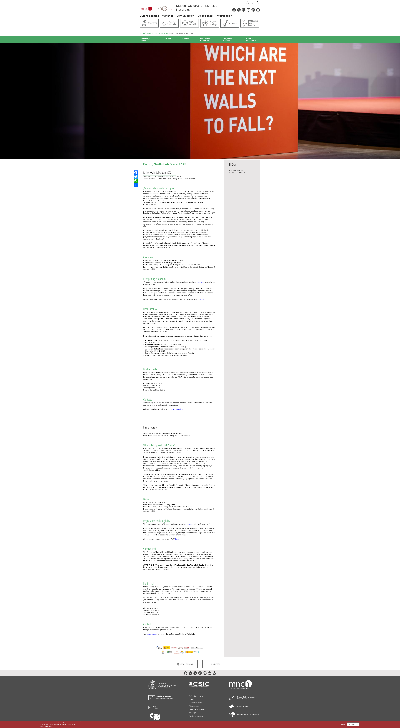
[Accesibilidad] (153, 708)
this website (152, 634)
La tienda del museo (196, 703)
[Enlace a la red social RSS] (200, 673)
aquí (202, 299)
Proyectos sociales (227, 39)
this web (188, 524)
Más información (46, 726)
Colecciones (205, 15)
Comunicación (185, 15)
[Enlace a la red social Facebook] (234, 10)
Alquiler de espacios (196, 716)
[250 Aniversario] (164, 9)
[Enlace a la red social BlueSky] (258, 10)
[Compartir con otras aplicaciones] (136, 185)
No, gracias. (353, 724)
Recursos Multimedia (251, 39)
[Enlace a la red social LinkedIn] (253, 10)
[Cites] (154, 719)
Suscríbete (215, 664)
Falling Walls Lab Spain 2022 (181, 33)
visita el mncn (151, 33)
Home (142, 33)
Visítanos (167, 15)
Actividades (163, 33)
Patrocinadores (194, 706)
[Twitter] (136, 177)
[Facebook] (136, 172)
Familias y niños (145, 39)
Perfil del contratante (196, 696)
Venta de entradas (243, 706)
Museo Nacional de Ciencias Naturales (196, 7)
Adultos (167, 39)
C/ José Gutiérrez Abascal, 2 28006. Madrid (246, 698)
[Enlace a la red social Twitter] (239, 10)
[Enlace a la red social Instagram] (243, 10)
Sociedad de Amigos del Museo (248, 714)
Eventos (185, 39)
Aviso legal (192, 713)
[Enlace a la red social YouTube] (248, 10)
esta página (178, 409)
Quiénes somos (149, 15)
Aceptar (343, 724)
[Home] (146, 9)
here (177, 539)
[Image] (200, 101)
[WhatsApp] (136, 181)
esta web (200, 282)
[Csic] (199, 684)
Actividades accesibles (205, 39)
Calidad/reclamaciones (197, 709)
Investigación (224, 15)
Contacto (192, 699)
